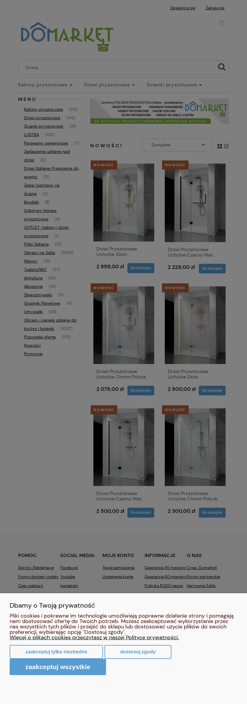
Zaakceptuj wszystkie (57, 666)
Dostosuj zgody (138, 651)
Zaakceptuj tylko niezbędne (56, 651)
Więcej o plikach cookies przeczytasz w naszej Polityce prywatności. (94, 637)
